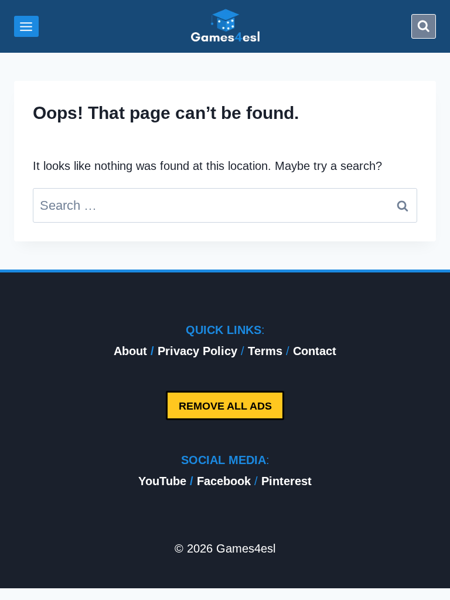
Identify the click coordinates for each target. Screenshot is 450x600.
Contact (314, 351)
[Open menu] (26, 26)
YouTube (162, 481)
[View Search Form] (423, 26)
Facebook (224, 481)
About (130, 351)
